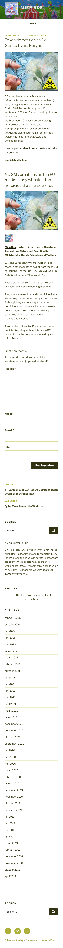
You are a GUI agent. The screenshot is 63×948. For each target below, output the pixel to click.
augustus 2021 (13, 677)
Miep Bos (32, 7)
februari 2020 (13, 777)
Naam (9, 413)
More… (16, 338)
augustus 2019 (13, 810)
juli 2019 (10, 816)
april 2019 (10, 836)
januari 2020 (12, 783)
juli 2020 (10, 750)
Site (7, 447)
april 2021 (10, 704)
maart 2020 (11, 770)
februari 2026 (13, 617)
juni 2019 (10, 823)
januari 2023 (12, 651)
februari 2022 (13, 664)
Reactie (10, 368)
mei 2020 (10, 763)
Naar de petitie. (13, 148)
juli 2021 (9, 684)
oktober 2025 (13, 624)
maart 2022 (11, 657)
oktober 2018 (12, 869)
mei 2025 (10, 644)
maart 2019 (11, 843)
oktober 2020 (13, 737)
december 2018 (14, 856)
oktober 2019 (12, 803)
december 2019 (14, 790)
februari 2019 (12, 849)
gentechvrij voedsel (16, 574)
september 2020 (14, 743)
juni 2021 (10, 690)
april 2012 (10, 876)
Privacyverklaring (14, 940)
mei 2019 (10, 830)
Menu (33, 23)
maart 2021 (11, 710)
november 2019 (14, 796)
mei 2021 (10, 697)
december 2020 (14, 723)
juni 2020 (10, 757)
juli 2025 (10, 631)
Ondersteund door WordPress (41, 940)
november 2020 (14, 730)
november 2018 (14, 863)
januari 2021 (12, 717)
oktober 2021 (12, 670)
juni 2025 (10, 637)
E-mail (9, 430)
